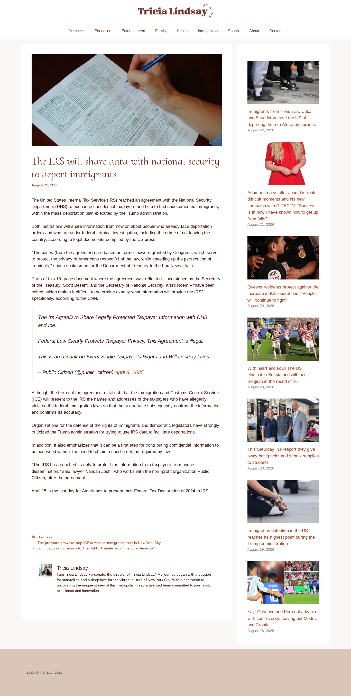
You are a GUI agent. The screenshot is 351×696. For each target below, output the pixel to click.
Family (161, 31)
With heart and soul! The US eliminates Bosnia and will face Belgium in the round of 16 (277, 375)
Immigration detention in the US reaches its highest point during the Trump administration (281, 537)
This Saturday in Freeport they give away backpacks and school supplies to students (283, 456)
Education (103, 31)
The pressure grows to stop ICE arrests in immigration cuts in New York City (99, 543)
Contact (275, 31)
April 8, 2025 (129, 372)
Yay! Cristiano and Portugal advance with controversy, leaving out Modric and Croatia (282, 618)
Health (182, 31)
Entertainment (133, 31)
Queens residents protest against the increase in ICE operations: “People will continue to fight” (282, 294)
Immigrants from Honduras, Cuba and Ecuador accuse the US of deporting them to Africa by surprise (281, 118)
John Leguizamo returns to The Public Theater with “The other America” (96, 548)
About (254, 31)
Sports (233, 31)
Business (76, 31)
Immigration (208, 31)
